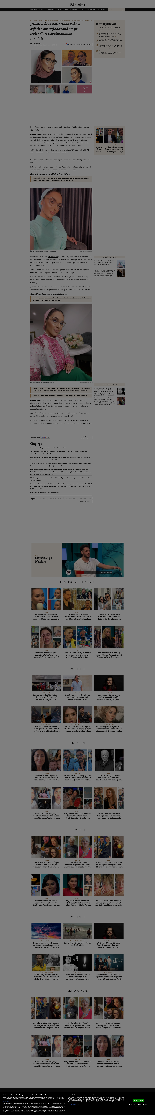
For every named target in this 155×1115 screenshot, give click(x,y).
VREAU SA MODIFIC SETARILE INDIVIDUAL (138, 1105)
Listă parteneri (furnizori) (74, 1104)
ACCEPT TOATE (138, 1100)
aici (13, 1109)
